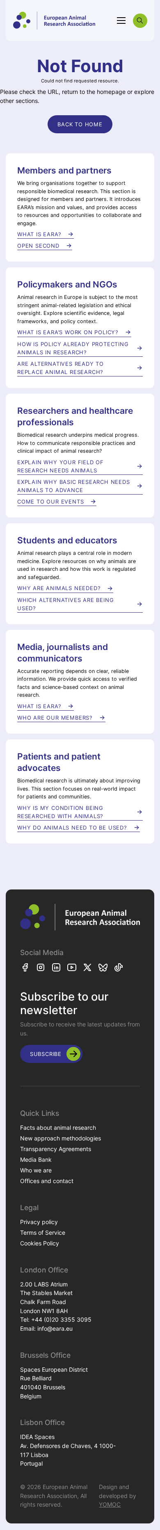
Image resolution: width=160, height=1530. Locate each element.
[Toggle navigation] (121, 20)
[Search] (140, 21)
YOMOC (110, 1504)
